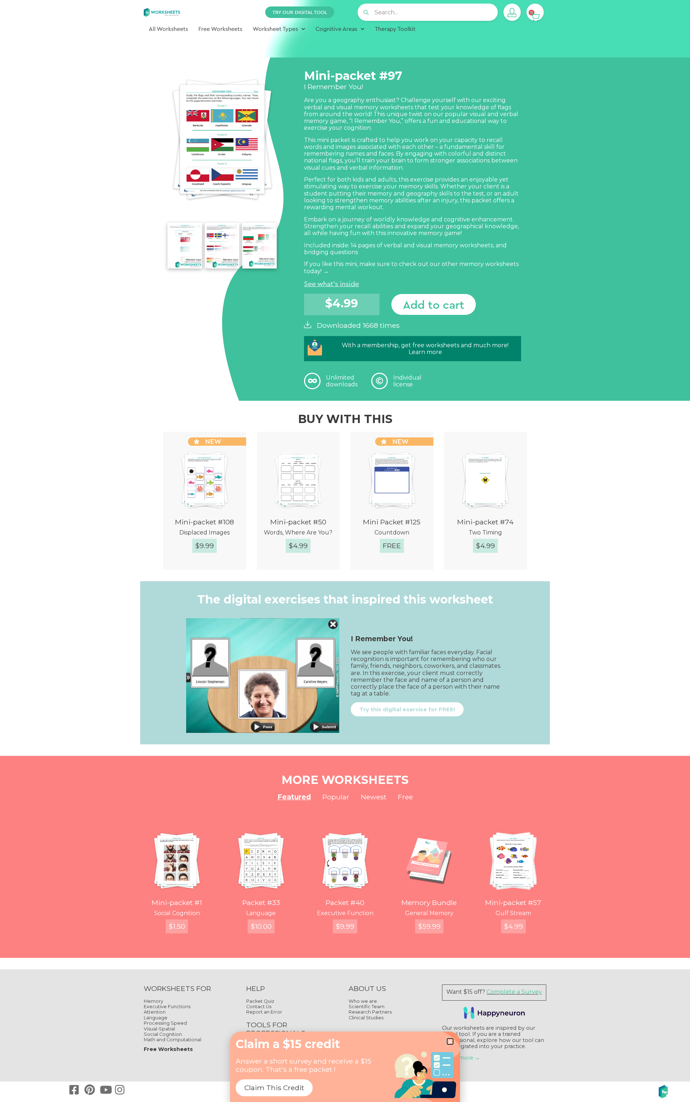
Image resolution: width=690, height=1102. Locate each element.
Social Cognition (177, 913)
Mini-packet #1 (177, 902)
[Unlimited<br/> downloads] (312, 381)
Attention (155, 1012)
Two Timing (485, 532)
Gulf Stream (513, 913)
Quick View (210, 570)
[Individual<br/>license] (379, 381)
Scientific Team (367, 1006)
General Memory (429, 913)
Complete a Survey (514, 991)
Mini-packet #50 (298, 522)
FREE (392, 545)
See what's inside (331, 283)
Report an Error (264, 1012)
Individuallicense (407, 381)
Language (261, 913)
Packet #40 (345, 902)
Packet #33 (261, 902)
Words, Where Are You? (298, 532)
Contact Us (258, 1006)
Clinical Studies (366, 1017)
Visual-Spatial (159, 1029)
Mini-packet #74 (485, 522)
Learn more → (461, 1058)
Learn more (425, 352)
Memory (153, 1001)
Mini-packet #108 (204, 522)
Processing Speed (165, 1023)
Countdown (391, 532)
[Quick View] (170, 570)
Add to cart (433, 304)
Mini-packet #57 (513, 902)
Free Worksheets (220, 28)
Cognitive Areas (336, 28)
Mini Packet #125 (391, 522)
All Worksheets (168, 28)
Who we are (363, 1001)
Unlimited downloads (342, 381)
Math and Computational (172, 1039)
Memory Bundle (429, 902)
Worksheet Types (275, 28)
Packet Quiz (260, 1001)
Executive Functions (167, 1006)
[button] (450, 1041)
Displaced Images (204, 532)
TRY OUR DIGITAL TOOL (299, 12)
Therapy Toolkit (395, 28)
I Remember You (375, 121)
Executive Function (345, 913)
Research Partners (370, 1012)
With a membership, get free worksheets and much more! (425, 345)
